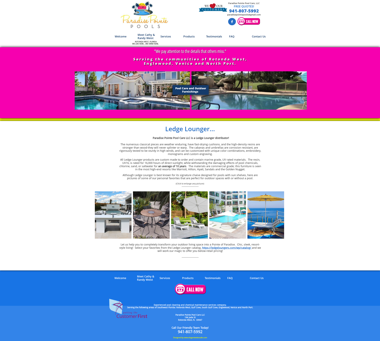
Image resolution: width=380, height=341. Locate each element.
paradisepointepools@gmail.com (244, 14)
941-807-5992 (244, 11)
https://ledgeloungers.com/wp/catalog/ (227, 247)
